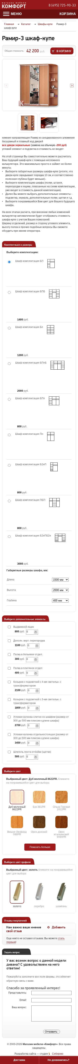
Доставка (19, 1060)
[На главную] (14, 7)
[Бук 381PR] (39, 797)
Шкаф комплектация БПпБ (31, 362)
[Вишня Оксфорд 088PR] (17, 822)
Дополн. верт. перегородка (29, 640)
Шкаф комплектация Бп (29, 327)
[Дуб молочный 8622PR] (17, 797)
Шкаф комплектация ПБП (30, 500)
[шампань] (61, 892)
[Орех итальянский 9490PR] (61, 822)
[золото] (17, 892)
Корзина (67, 14)
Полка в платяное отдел (27, 668)
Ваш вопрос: (19, 1007)
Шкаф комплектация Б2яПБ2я (33, 535)
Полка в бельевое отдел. (28, 654)
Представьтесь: (17, 992)
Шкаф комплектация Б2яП (30, 464)
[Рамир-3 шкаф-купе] (39, 85)
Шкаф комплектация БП (29, 261)
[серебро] (39, 892)
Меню (16, 14)
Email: (23, 1000)
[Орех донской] (39, 822)
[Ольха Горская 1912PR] (61, 797)
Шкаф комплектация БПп (30, 398)
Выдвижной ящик (23, 626)
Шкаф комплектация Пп (29, 434)
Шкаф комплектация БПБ (30, 291)
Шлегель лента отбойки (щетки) (32, 751)
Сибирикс (57, 1053)
